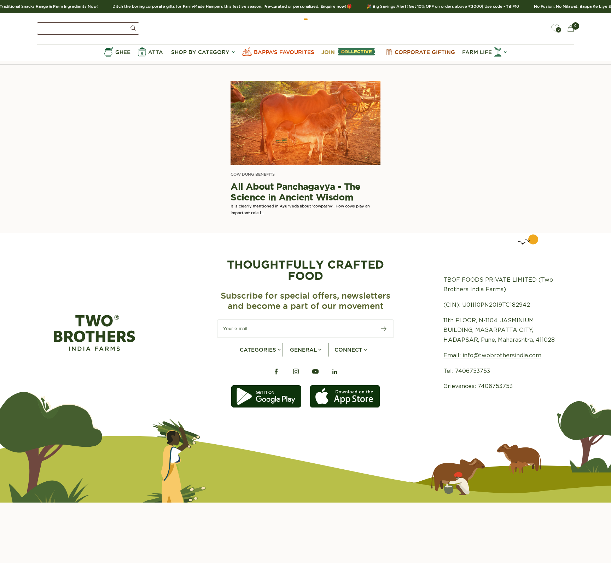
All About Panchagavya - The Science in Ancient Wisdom (295, 191)
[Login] (539, 28)
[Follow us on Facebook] (276, 371)
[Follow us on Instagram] (296, 371)
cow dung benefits (253, 174)
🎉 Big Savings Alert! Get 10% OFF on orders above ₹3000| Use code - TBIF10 (436, 6)
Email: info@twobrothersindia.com (492, 355)
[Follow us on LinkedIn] (334, 371)
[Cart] (570, 28)
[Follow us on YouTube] (315, 371)
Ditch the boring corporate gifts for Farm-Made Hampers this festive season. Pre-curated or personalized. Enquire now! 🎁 (225, 6)
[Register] (384, 328)
